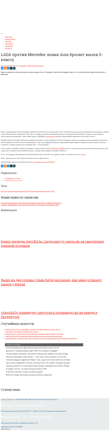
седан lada (51, 191)
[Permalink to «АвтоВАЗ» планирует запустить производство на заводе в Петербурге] (17, 306)
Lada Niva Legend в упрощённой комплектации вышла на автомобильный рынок (33, 336)
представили (50, 136)
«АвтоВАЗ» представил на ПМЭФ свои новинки (21, 332)
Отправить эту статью (12, 178)
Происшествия (10, 39)
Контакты (8, 48)
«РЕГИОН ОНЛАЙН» (58, 148)
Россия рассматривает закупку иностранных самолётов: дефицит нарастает (31, 203)
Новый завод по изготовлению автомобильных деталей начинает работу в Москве (34, 334)
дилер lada (24, 191)
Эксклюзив (9, 46)
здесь (84, 154)
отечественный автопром (38, 191)
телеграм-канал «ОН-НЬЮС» (44, 162)
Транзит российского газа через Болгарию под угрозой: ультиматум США (30, 205)
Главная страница (7, 399)
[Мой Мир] (8, 68)
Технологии (9, 44)
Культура (8, 41)
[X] (11, 68)
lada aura (4, 191)
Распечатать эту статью (13, 180)
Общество (8, 37)
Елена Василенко (37, 66)
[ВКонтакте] (2, 68)
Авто (2, 66)
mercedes (11, 191)
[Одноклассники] (5, 68)
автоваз (17, 191)
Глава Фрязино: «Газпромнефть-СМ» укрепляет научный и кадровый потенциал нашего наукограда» (41, 338)
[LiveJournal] (14, 68)
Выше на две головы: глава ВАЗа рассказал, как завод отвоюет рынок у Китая (32, 329)
